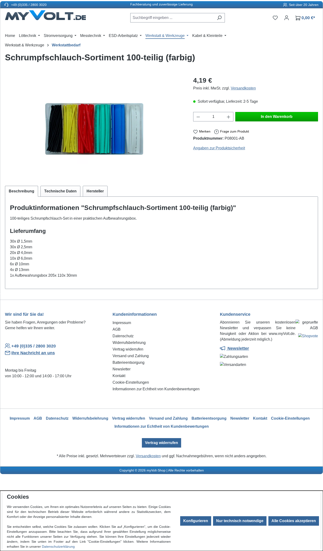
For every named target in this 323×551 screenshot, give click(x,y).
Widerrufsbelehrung (129, 343)
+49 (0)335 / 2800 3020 (28, 5)
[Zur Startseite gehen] (45, 16)
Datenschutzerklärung (58, 546)
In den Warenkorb (276, 117)
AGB (117, 329)
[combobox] (172, 17)
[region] (94, 126)
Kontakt (119, 376)
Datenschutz (123, 336)
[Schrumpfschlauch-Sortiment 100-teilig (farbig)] (94, 126)
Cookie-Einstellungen (131, 382)
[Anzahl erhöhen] (229, 116)
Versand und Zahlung (131, 356)
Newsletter (122, 369)
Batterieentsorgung (128, 362)
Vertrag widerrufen (128, 349)
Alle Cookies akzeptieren (293, 521)
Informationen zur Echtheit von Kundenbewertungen (156, 389)
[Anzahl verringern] (198, 116)
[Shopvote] (308, 337)
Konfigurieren (195, 521)
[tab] (21, 191)
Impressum (122, 323)
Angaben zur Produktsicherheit (219, 148)
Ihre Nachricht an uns (33, 353)
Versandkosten (243, 88)
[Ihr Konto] (286, 17)
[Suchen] (219, 17)
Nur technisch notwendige (239, 521)
